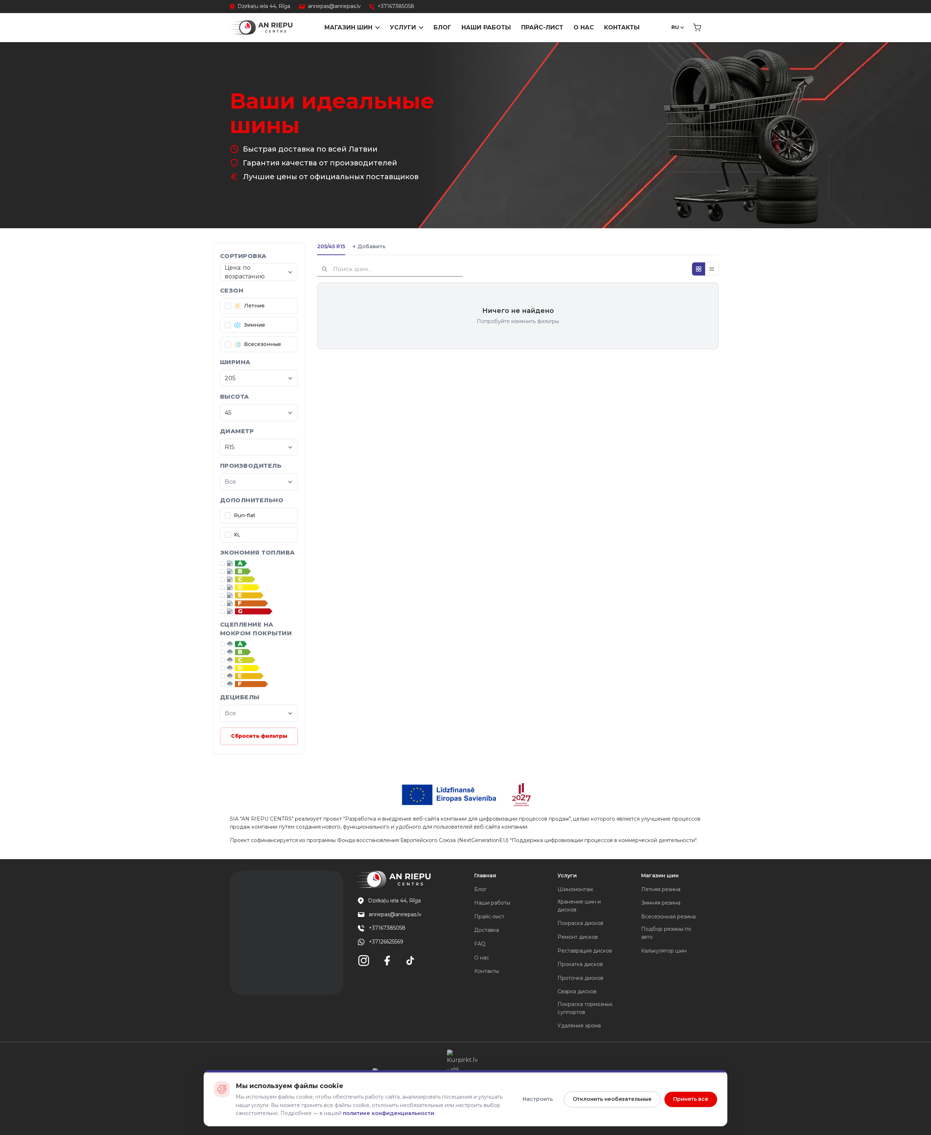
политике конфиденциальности (388, 1113)
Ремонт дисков (578, 937)
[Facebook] (387, 960)
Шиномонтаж (575, 889)
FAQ (480, 944)
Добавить (368, 246)
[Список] (711, 268)
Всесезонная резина (668, 916)
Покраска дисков (580, 923)
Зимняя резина (660, 902)
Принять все (690, 1099)
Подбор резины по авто (666, 933)
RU (675, 27)
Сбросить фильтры (259, 736)
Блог (442, 27)
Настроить (538, 1099)
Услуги (403, 27)
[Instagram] (363, 960)
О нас (584, 27)
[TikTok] (410, 960)
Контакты (622, 27)
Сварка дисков (577, 991)
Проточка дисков (580, 978)
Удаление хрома (579, 1025)
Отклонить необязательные (612, 1099)
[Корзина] (697, 28)
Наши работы (486, 27)
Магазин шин (348, 27)
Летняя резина (660, 889)
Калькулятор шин (664, 950)
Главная (485, 875)
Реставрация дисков (585, 950)
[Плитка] (698, 268)
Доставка (486, 930)
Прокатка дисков (580, 964)
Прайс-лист (542, 27)
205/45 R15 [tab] (331, 246)
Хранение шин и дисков (579, 905)
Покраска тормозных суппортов (585, 1008)
